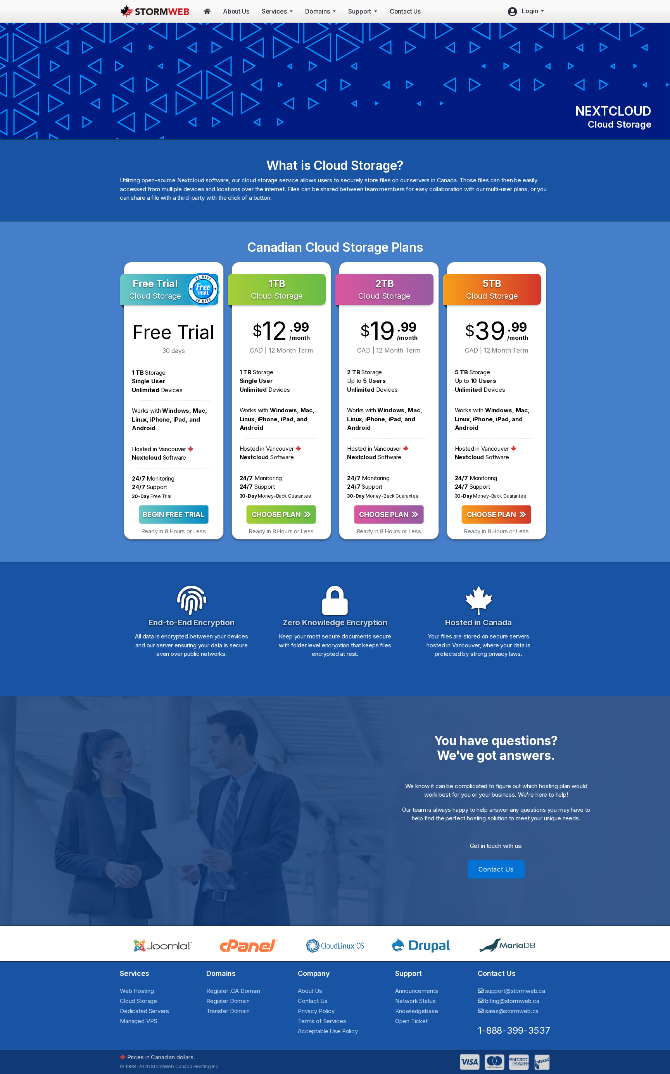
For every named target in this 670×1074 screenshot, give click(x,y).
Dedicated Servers (144, 1011)
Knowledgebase (416, 1011)
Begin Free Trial (173, 514)
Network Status (415, 1001)
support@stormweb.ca (515, 990)
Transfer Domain (228, 1011)
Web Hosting (137, 990)
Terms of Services (322, 1021)
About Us (310, 990)
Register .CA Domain (233, 990)
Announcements (416, 990)
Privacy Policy (316, 1011)
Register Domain (228, 1001)
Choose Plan (278, 514)
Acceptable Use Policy (328, 1031)
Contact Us (496, 869)
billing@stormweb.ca (512, 1001)
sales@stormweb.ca (512, 1011)
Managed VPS (138, 1021)
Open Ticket (411, 1021)
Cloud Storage (138, 1001)
